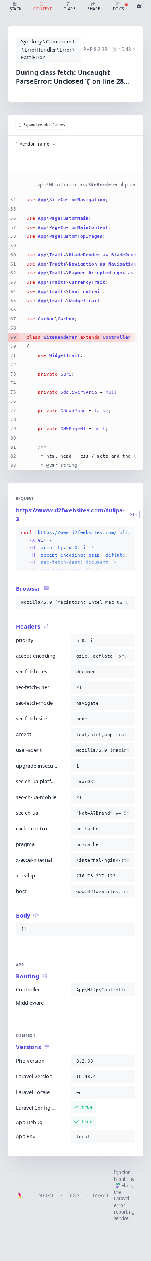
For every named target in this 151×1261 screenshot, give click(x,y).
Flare (127, 1186)
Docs (73, 1195)
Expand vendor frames (44, 125)
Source (46, 1195)
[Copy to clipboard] (128, 533)
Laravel (101, 1195)
